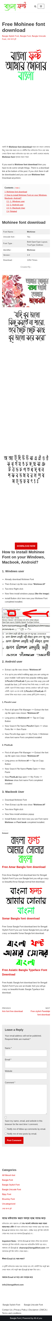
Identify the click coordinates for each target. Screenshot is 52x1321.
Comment (10, 1082)
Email (8, 1059)
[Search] (35, 6)
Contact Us (7, 1310)
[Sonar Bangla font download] (26, 914)
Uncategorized (8, 1204)
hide (17, 188)
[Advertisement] (26, 117)
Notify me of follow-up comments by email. (26, 1129)
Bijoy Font (6, 1194)
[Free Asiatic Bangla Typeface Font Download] (26, 966)
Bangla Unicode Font (11, 1189)
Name (8, 1048)
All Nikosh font (8, 1175)
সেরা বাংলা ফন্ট (11, 39)
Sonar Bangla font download (21, 918)
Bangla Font (25, 36)
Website (8, 1071)
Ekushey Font (8, 1199)
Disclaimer (33, 1310)
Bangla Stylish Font (10, 36)
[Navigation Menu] (41, 6)
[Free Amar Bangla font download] (26, 863)
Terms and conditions (11, 1313)
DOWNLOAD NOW (26, 546)
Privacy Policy (20, 1310)
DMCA (43, 1310)
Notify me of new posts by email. (22, 1134)
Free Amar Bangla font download (23, 866)
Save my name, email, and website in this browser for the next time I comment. (23, 1122)
